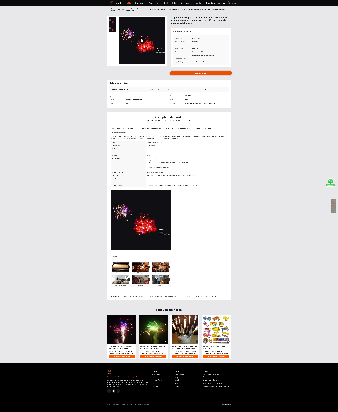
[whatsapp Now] (330, 186)
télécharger (178, 383)
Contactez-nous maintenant (121, 356)
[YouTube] (113, 391)
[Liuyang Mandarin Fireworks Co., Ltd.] (111, 3)
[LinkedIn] (118, 391)
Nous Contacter (186, 3)
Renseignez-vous (201, 73)
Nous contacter (179, 374)
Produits (128, 3)
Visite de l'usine (157, 380)
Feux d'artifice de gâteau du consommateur (134, 9)
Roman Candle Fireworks (211, 380)
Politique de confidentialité (223, 404)
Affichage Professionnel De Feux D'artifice (216, 386)
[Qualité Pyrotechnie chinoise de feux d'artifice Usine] (216, 329)
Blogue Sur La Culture (213, 3)
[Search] (224, 3)
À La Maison (113, 9)
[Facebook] (109, 391)
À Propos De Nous (153, 3)
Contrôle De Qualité (170, 3)
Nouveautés (139, 3)
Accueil (118, 3)
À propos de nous (156, 376)
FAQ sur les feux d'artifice (180, 379)
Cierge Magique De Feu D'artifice (213, 383)
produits (154, 383)
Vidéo (177, 386)
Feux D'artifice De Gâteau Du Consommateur (212, 376)
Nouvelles (198, 3)
